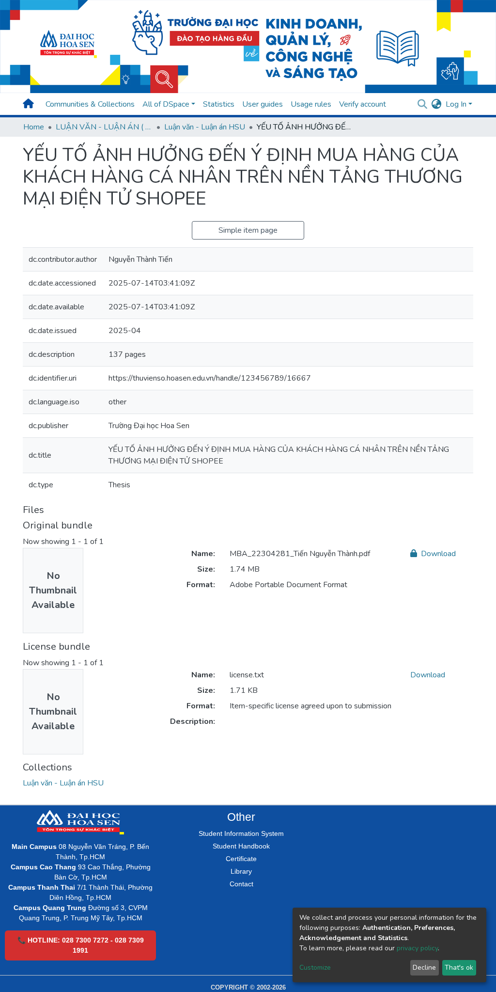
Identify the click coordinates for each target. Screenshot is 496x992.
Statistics (218, 104)
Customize (315, 967)
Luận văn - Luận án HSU (204, 127)
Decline (424, 967)
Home (33, 127)
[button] (437, 104)
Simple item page (248, 230)
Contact (241, 884)
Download (437, 553)
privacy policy (417, 948)
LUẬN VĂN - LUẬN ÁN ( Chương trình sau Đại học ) (104, 127)
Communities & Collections (90, 104)
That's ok (459, 967)
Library (241, 871)
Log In (456, 104)
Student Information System (241, 833)
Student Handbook (241, 846)
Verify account (362, 104)
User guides (262, 104)
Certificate (241, 859)
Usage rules (311, 104)
